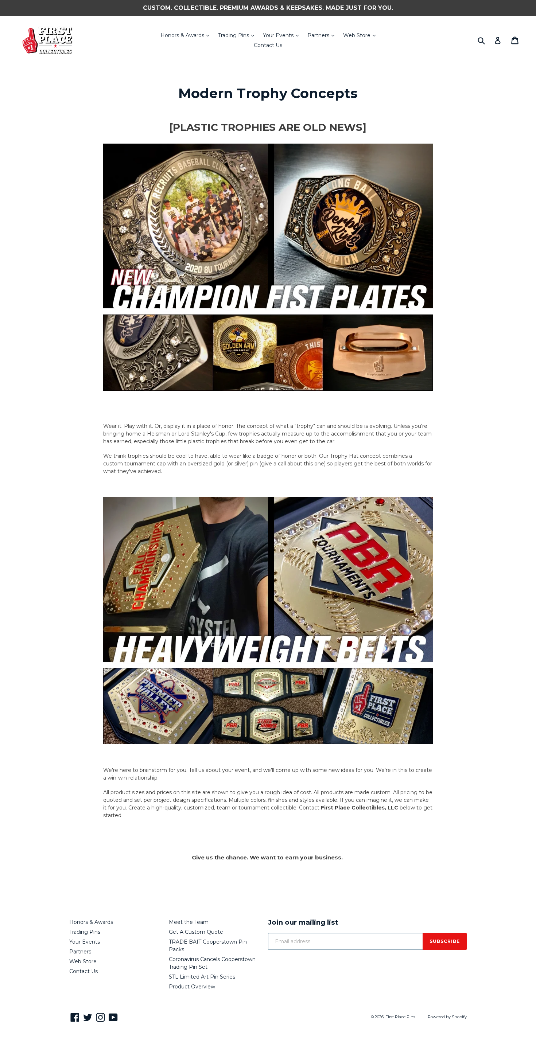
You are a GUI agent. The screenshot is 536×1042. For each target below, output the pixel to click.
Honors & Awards (186, 35)
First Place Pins (400, 1016)
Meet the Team (189, 922)
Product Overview (192, 986)
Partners (322, 35)
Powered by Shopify (447, 1016)
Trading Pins (238, 35)
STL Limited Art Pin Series (202, 976)
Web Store (361, 35)
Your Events (282, 35)
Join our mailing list (303, 922)
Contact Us (268, 45)
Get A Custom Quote (196, 932)
